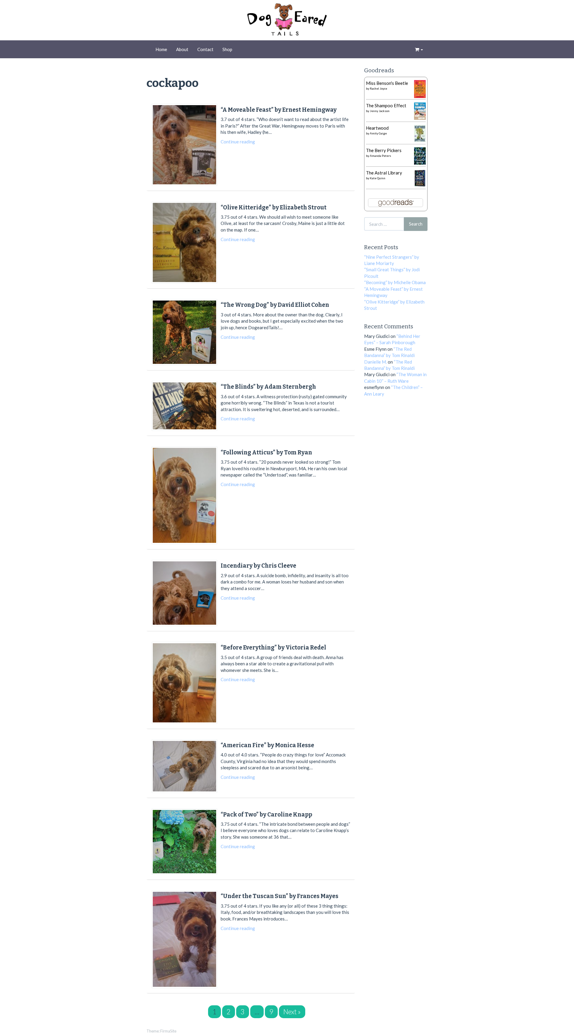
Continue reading (238, 141)
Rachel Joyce (378, 88)
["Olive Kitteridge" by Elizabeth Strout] (184, 242)
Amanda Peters (380, 155)
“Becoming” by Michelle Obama (395, 282)
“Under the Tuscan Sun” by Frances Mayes (279, 896)
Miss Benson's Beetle (387, 83)
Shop (227, 49)
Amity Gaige (378, 133)
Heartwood (377, 128)
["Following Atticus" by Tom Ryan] (184, 495)
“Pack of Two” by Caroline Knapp (266, 814)
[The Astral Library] (420, 177)
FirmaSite (168, 1031)
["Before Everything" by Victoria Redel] (184, 683)
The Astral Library (384, 172)
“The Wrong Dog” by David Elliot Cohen (275, 304)
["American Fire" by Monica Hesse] (184, 766)
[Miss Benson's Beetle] (420, 88)
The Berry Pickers (384, 150)
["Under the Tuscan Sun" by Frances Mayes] (184, 939)
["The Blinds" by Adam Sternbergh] (184, 406)
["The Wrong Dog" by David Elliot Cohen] (184, 332)
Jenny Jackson (380, 111)
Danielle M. (375, 361)
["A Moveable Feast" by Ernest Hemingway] (184, 145)
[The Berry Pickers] (420, 155)
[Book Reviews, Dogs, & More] (287, 21)
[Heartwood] (420, 133)
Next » (292, 1012)
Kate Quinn (377, 178)
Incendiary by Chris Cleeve (258, 565)
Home (161, 49)
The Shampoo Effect (386, 105)
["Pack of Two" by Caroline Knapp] (184, 841)
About (182, 49)
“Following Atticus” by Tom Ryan (266, 452)
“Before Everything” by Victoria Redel (273, 647)
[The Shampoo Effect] (420, 110)
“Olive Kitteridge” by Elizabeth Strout (273, 207)
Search (415, 223)
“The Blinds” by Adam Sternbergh (268, 386)
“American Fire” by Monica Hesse (267, 745)
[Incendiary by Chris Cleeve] (184, 593)
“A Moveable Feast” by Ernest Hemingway (279, 109)
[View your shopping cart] (419, 49)
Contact (205, 49)
